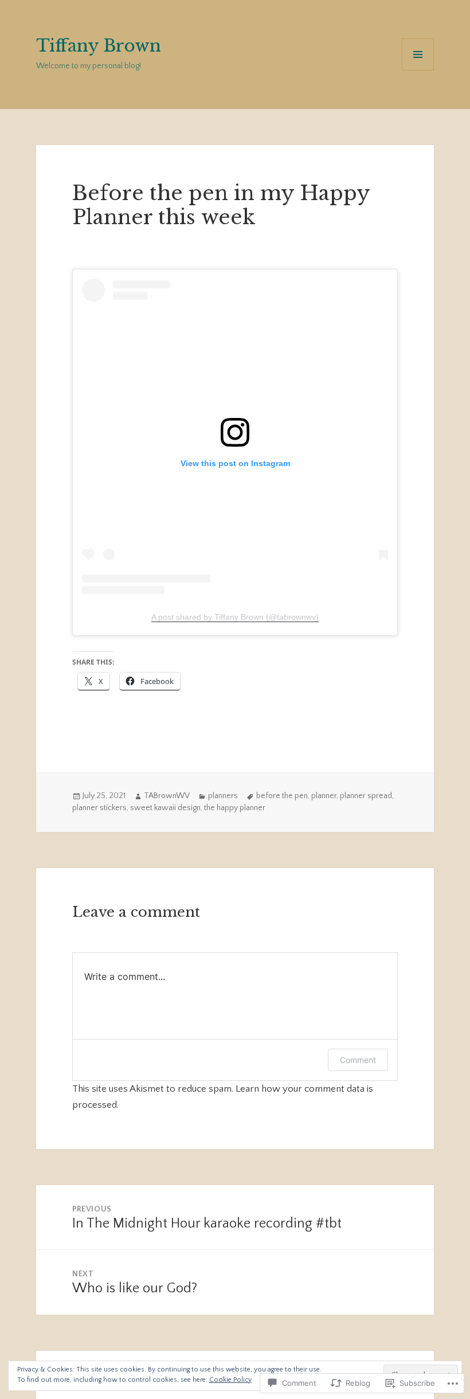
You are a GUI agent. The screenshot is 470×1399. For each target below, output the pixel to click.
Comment (358, 1060)
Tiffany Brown (98, 46)
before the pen (282, 795)
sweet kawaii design (165, 807)
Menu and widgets (418, 70)
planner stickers (99, 807)
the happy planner (234, 807)
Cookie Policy (230, 1380)
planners (223, 795)
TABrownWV (167, 795)
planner (323, 795)
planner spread (366, 795)
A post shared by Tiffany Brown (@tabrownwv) (235, 617)
